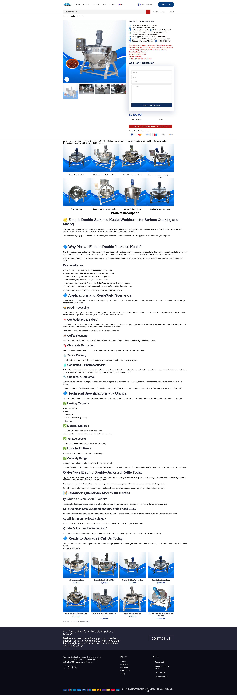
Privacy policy (160, 662)
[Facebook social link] (164, 119)
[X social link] (166, 119)
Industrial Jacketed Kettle (76, 580)
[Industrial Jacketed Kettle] (76, 565)
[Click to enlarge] (66, 79)
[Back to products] (171, 16)
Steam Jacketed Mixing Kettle (161, 580)
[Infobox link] (145, 4)
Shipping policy (160, 672)
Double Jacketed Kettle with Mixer (104, 580)
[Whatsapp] (76, 667)
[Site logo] (67, 4)
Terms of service (161, 677)
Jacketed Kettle (77, 16)
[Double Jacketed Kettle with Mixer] (104, 565)
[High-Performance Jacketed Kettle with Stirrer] (104, 598)
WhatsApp (166, 5)
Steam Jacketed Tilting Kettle (132, 613)
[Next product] (173, 16)
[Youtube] (68, 667)
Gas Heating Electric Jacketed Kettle (76, 613)
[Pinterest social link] (169, 119)
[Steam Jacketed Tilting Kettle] (132, 598)
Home (65, 16)
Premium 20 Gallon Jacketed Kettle (132, 580)
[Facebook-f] (64, 667)
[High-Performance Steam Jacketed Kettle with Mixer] (161, 598)
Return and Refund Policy (162, 667)
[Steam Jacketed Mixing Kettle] (161, 565)
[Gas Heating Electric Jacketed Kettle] (76, 598)
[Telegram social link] (173, 119)
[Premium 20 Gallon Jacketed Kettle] (132, 565)
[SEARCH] (148, 12)
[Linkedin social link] (171, 119)
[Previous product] (168, 16)
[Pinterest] (72, 667)
